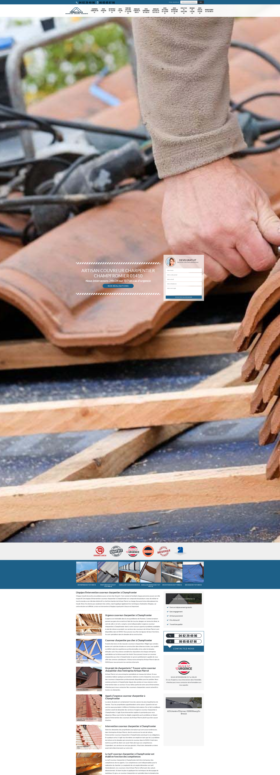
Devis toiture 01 (120, 10)
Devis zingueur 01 (103, 10)
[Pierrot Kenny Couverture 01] (76, 10)
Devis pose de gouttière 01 (184, 10)
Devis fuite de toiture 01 (199, 10)
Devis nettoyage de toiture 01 (165, 10)
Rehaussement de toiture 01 (209, 10)
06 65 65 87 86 (107, 2)
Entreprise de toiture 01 (112, 10)
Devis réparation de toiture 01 (174, 10)
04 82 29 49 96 (86, 2)
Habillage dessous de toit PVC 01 (155, 10)
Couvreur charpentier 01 (94, 10)
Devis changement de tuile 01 (146, 10)
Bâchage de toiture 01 (192, 10)
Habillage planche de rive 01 (137, 10)
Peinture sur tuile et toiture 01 (128, 10)
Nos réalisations (118, 286)
